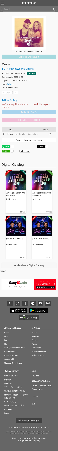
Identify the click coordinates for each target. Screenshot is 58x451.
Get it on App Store (18, 310)
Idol (5, 344)
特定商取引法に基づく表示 (15, 391)
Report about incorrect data (29, 140)
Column (35, 340)
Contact (35, 396)
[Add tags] (16, 92)
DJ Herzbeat (10, 68)
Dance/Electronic (11, 355)
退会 (33, 404)
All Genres (17, 328)
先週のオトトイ (38, 355)
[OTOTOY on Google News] (48, 303)
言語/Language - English (29, 420)
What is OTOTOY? (11, 376)
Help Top (35, 376)
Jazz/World (9, 359)
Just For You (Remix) (14, 238)
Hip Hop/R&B (9, 352)
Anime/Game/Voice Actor (14, 348)
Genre (8, 328)
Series (34, 333)
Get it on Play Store (38, 310)
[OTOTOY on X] (10, 303)
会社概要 (8, 380)
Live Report (36, 348)
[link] (29, 57)
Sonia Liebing (26, 68)
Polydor (10, 84)
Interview (35, 336)
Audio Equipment (39, 352)
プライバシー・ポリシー (14, 387)
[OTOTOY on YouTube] (40, 303)
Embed (26, 151)
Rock (6, 336)
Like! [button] (7, 151)
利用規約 (8, 383)
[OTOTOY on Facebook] (25, 303)
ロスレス (8, 92)
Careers (7, 413)
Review (35, 344)
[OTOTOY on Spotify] (33, 303)
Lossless (31, 73)
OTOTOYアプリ (10, 402)
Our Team (8, 409)
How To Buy (10, 100)
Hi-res (6, 333)
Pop (5, 340)
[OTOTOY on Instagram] (17, 303)
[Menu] (3, 3)
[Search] (54, 9)
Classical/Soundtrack (13, 363)
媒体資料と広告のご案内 (14, 405)
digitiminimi (25, 441)
